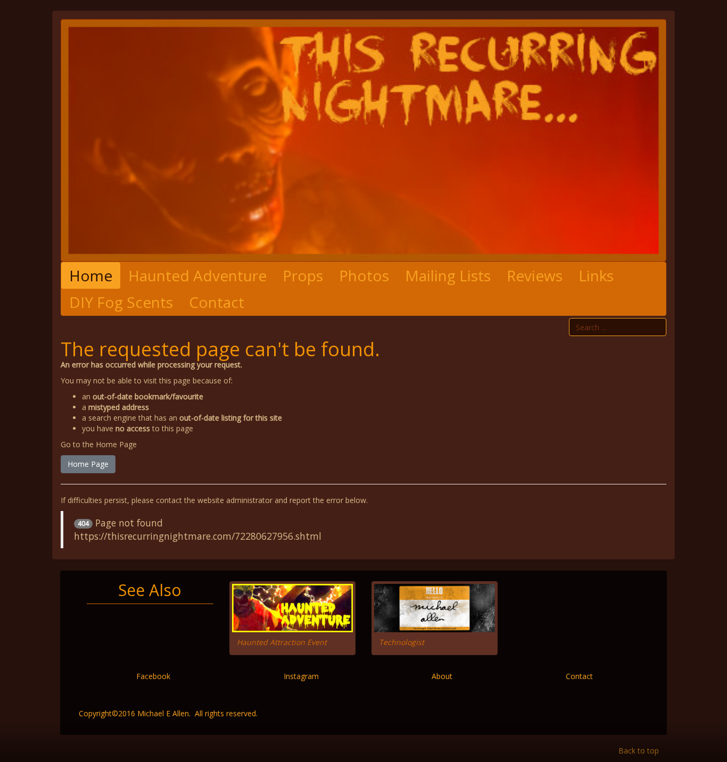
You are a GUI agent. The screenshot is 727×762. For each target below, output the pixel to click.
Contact (216, 302)
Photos (364, 275)
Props (303, 275)
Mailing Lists (448, 275)
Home (90, 275)
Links (596, 275)
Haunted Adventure (197, 275)
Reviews (535, 275)
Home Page (88, 464)
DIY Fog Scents (121, 302)
